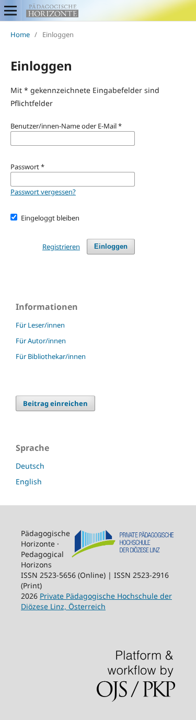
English (29, 481)
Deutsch (30, 466)
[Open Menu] (10, 10)
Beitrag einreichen (55, 403)
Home (20, 34)
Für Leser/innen (40, 325)
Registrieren (61, 246)
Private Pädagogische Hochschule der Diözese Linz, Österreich (96, 601)
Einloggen (111, 246)
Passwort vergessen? (43, 191)
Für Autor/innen (41, 340)
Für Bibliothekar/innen (51, 356)
